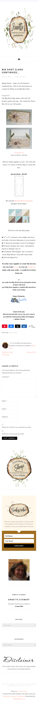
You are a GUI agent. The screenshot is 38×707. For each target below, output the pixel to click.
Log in (28, 685)
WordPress (21, 685)
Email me (31, 267)
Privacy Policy (22, 691)
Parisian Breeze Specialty (24, 201)
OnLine (16, 267)
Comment (6, 377)
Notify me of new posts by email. (13, 434)
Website (5, 417)
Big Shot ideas (13, 332)
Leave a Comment (20, 76)
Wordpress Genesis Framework (14, 696)
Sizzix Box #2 (19, 153)
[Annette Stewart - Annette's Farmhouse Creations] (19, 49)
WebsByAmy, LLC (19, 699)
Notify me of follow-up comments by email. (16, 427)
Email (4, 409)
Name (4, 401)
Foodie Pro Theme (21, 684)
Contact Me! (19, 606)
